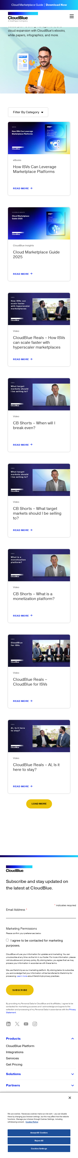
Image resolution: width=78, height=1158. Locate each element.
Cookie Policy (32, 1122)
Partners (13, 1085)
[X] (17, 1024)
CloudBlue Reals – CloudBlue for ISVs (30, 682)
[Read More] (31, 188)
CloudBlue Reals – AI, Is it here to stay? (36, 767)
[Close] (69, 1097)
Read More (21, 188)
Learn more (22, 976)
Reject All (39, 1140)
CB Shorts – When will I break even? (34, 425)
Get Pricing (14, 1064)
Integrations (14, 1052)
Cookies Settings (39, 1148)
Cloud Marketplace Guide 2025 (36, 254)
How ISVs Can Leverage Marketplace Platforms (34, 169)
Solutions (13, 1074)
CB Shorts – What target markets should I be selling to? (37, 513)
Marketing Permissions (21, 929)
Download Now (56, 5)
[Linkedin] (8, 1024)
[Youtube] (26, 1024)
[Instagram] (34, 1024)
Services (12, 1058)
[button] (39, 803)
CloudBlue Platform (20, 1046)
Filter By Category (26, 112)
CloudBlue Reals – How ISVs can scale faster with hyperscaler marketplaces (39, 342)
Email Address (16, 910)
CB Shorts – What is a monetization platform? (34, 596)
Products (13, 1038)
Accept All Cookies (39, 1133)
